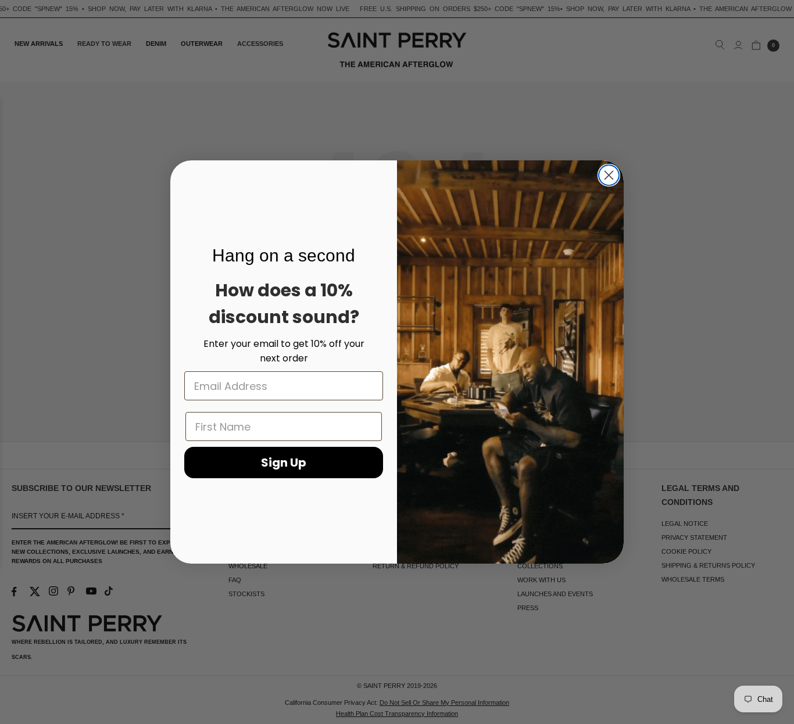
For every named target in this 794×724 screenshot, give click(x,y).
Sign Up (283, 462)
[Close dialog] (609, 175)
